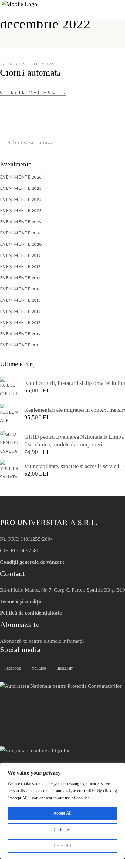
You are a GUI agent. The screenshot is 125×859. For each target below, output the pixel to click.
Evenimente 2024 (21, 200)
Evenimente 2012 (20, 334)
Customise (62, 829)
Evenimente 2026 (21, 177)
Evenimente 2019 (20, 256)
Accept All (62, 813)
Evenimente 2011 (20, 345)
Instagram (64, 668)
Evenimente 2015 (20, 300)
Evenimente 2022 (21, 222)
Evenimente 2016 (20, 289)
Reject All (62, 846)
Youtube (38, 668)
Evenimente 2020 (21, 244)
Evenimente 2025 (21, 188)
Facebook (12, 668)
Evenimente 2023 (21, 211)
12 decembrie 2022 (28, 64)
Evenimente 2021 (20, 233)
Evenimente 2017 (20, 278)
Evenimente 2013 (20, 323)
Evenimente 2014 (20, 312)
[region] (62, 811)
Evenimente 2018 (20, 267)
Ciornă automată (30, 72)
